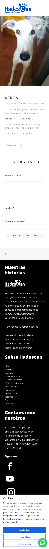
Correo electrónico (15, 221)
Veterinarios (10, 397)
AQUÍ (16, 522)
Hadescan (40, 103)
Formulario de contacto (18, 435)
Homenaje (26, 103)
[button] (43, 8)
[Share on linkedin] (24, 162)
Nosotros (9, 373)
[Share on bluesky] (31, 162)
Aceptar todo (24, 530)
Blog (7, 400)
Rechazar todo (24, 544)
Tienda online (11, 393)
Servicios (9, 370)
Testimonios (11, 386)
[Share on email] (38, 162)
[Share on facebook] (11, 162)
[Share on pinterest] (21, 162)
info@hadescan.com (23, 431)
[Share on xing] (34, 162)
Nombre (9, 208)
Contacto (9, 403)
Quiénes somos (13, 376)
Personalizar (24, 537)
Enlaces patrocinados (16, 383)
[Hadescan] (18, 8)
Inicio (7, 366)
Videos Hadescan (14, 380)
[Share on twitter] (14, 162)
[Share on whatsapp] (28, 162)
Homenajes (10, 390)
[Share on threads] (17, 162)
